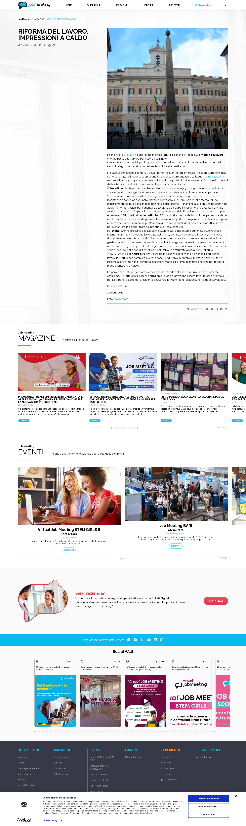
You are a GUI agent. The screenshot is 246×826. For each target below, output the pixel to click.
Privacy (21, 779)
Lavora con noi (25, 774)
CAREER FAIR (93, 5)
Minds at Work (167, 768)
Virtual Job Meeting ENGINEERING (99, 767)
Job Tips (58, 762)
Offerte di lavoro (133, 757)
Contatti (21, 762)
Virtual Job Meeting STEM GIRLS (102, 758)
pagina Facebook (213, 176)
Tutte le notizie (61, 774)
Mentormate (166, 774)
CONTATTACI (216, 601)
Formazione (59, 768)
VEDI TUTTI (222, 427)
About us (22, 757)
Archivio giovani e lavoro (61, 19)
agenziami (122, 298)
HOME (69, 5)
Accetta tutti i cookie (208, 798)
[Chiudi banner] (236, 796)
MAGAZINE (121, 5)
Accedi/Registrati (26, 785)
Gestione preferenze (207, 806)
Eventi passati (96, 791)
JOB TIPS (148, 5)
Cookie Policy (146, 813)
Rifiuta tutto (209, 814)
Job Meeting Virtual (99, 786)
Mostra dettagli (50, 820)
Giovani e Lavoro (62, 757)
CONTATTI (174, 5)
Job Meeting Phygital (99, 780)
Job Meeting (24, 19)
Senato (130, 154)
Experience (166, 757)
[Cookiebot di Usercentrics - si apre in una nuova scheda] (24, 820)
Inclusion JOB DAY (98, 774)
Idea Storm (166, 762)
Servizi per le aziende (28, 768)
